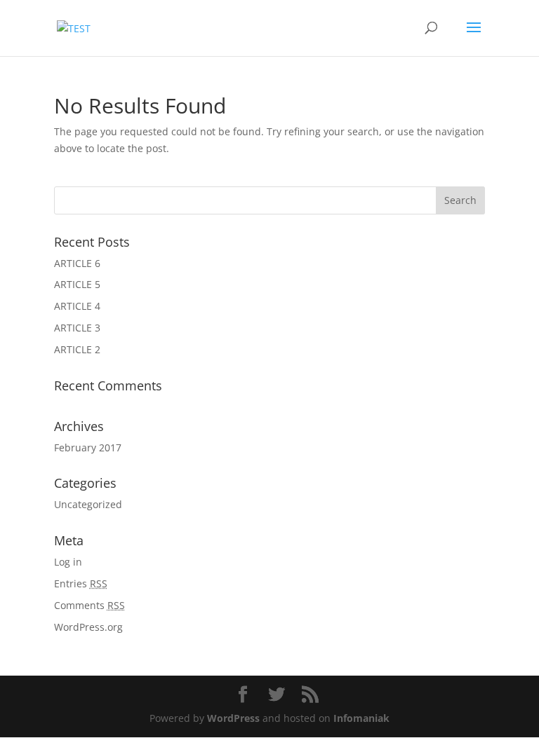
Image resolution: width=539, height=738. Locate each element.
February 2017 (87, 447)
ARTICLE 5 (77, 284)
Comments (89, 605)
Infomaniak (361, 718)
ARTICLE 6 (77, 263)
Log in (68, 561)
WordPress (233, 718)
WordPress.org (88, 627)
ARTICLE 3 (77, 327)
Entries (80, 583)
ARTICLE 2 (77, 349)
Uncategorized (88, 504)
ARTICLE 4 (77, 306)
